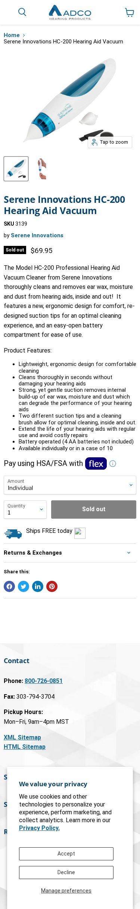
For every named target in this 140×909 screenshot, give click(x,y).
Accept (66, 854)
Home (12, 35)
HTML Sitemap (25, 746)
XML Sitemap (22, 737)
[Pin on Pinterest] (51, 586)
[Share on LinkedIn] (37, 586)
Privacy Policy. (39, 828)
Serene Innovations (37, 235)
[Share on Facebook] (9, 586)
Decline (66, 872)
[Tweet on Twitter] (23, 586)
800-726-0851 (44, 680)
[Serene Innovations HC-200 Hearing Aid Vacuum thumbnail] (16, 169)
